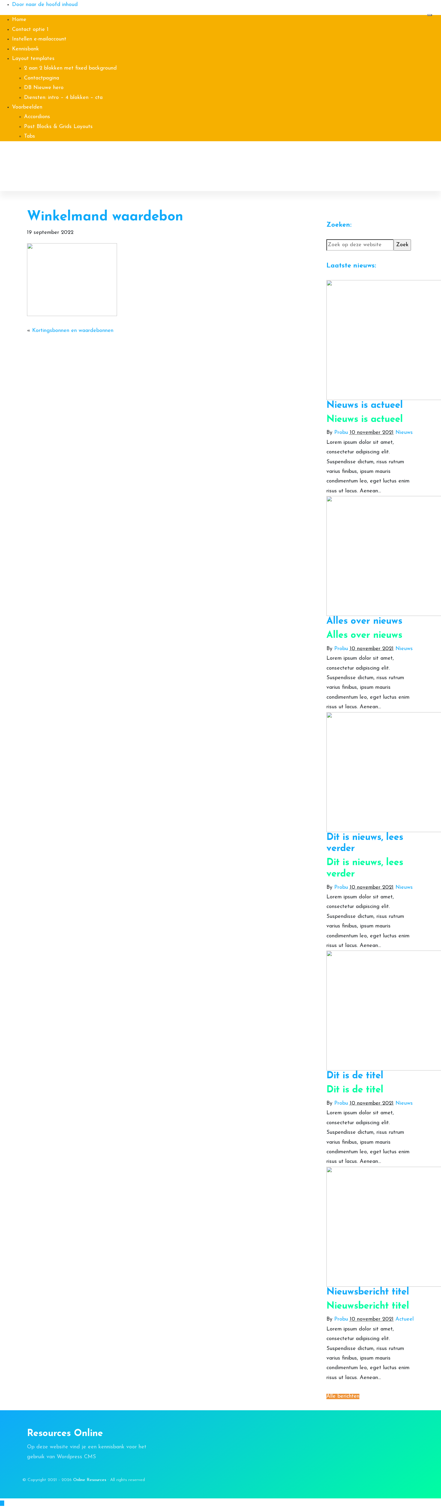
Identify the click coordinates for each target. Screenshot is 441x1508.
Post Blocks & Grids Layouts (58, 127)
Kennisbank (25, 49)
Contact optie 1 (30, 29)
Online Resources (43, 156)
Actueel (404, 1319)
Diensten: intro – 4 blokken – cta (63, 97)
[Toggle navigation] (429, 15)
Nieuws (404, 432)
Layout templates (33, 58)
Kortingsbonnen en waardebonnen (72, 330)
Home (19, 19)
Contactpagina (41, 78)
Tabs (29, 136)
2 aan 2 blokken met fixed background (70, 68)
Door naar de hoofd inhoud (45, 4)
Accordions (37, 117)
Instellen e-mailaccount (39, 39)
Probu (341, 432)
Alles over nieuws (364, 621)
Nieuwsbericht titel (367, 1292)
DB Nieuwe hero (44, 88)
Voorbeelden (27, 107)
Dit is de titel (354, 1076)
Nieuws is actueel (364, 405)
